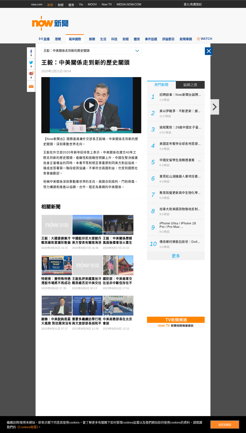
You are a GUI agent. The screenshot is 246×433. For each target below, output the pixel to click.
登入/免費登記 (193, 4)
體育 (71, 5)
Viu (81, 4)
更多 (176, 256)
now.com (36, 4)
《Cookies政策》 (27, 427)
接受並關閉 (225, 424)
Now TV (107, 4)
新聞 (50, 5)
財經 (61, 5)
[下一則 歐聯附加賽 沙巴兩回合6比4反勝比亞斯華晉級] (214, 107)
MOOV (92, 4)
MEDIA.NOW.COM (129, 4)
